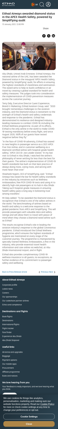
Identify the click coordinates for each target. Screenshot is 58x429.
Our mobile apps (9, 364)
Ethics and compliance (12, 304)
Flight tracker (8, 328)
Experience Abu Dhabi (11, 336)
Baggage (6, 356)
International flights (10, 324)
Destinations (7, 320)
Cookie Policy (47, 404)
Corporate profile (9, 284)
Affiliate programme (11, 371)
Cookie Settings (29, 416)
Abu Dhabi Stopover (10, 340)
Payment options (9, 360)
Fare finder (7, 332)
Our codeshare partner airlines (15, 300)
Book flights (7, 316)
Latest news (7, 288)
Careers (5, 292)
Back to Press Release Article (14, 272)
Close (29, 424)
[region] (29, 411)
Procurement (8, 367)
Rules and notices (9, 375)
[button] (34, 4)
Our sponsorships (9, 296)
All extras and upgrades (12, 352)
